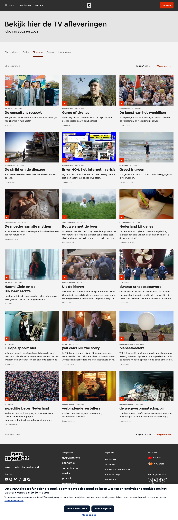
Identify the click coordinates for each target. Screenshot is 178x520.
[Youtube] (6, 479)
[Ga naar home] (89, 5)
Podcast (50, 52)
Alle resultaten (12, 52)
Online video (64, 52)
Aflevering (38, 52)
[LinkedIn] (24, 479)
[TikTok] (20, 479)
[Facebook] (29, 479)
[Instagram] (11, 479)
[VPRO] (157, 481)
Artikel (26, 52)
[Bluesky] (15, 479)
